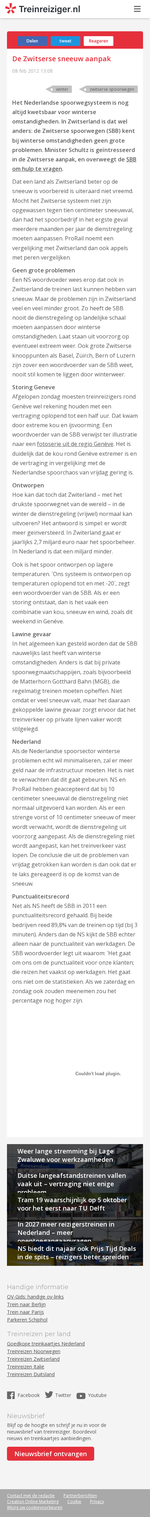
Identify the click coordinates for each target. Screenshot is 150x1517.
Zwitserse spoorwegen (112, 89)
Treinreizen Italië (25, 1366)
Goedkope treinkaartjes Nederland (46, 1343)
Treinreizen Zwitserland (33, 1359)
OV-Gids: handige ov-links (35, 1296)
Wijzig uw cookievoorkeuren (34, 1507)
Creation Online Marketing (33, 1501)
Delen (32, 41)
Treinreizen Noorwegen (33, 1351)
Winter (62, 89)
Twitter (63, 1395)
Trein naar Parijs (25, 1312)
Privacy (97, 1501)
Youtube (97, 1395)
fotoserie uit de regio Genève (75, 444)
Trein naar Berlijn (26, 1304)
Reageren (98, 41)
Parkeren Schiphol (27, 1319)
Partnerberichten (80, 1496)
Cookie (74, 1501)
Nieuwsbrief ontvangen (50, 1454)
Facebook (29, 1395)
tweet (66, 41)
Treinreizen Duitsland (31, 1374)
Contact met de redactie (31, 1496)
